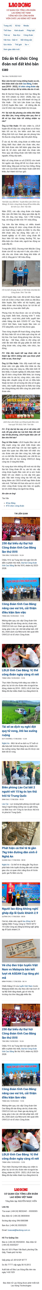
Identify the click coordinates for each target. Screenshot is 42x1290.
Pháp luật (31, 30)
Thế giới (18, 44)
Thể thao (7, 30)
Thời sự (7, 35)
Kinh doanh (19, 30)
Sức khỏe (8, 44)
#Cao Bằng (10, 503)
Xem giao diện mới (11, 49)
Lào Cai (5, 804)
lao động (26, 921)
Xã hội (17, 25)
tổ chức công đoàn (26, 86)
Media (26, 25)
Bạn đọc (16, 35)
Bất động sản (26, 40)
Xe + (27, 44)
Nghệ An (5, 743)
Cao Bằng (27, 84)
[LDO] (21, 529)
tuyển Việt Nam (26, 986)
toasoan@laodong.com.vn (19, 1230)
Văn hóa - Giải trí (10, 40)
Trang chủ (8, 25)
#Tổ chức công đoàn (15, 506)
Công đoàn (28, 35)
